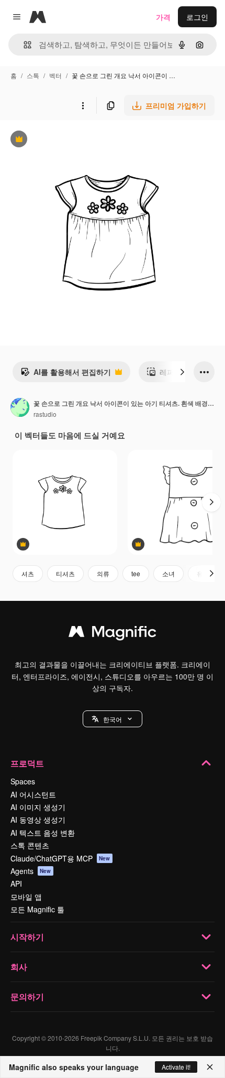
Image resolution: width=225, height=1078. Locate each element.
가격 (163, 17)
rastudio (45, 413)
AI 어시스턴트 (33, 794)
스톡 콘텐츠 (29, 845)
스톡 (33, 75)
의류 (103, 573)
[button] (112, 718)
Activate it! (176, 1066)
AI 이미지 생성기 (37, 807)
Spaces (22, 781)
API (16, 883)
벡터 (55, 75)
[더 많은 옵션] (82, 105)
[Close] (210, 1067)
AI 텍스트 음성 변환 (42, 832)
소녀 (168, 573)
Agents (30, 871)
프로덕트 (27, 763)
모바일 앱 (26, 896)
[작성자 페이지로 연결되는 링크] (19, 408)
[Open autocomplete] (23, 45)
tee (135, 573)
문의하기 (27, 996)
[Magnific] (112, 634)
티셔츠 (65, 573)
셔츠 (27, 573)
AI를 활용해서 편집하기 (65, 374)
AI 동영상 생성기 (37, 819)
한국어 (112, 719)
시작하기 (27, 937)
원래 (60, 140)
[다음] (182, 371)
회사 (18, 967)
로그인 (197, 17)
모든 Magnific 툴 (37, 909)
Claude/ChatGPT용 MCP (60, 858)
